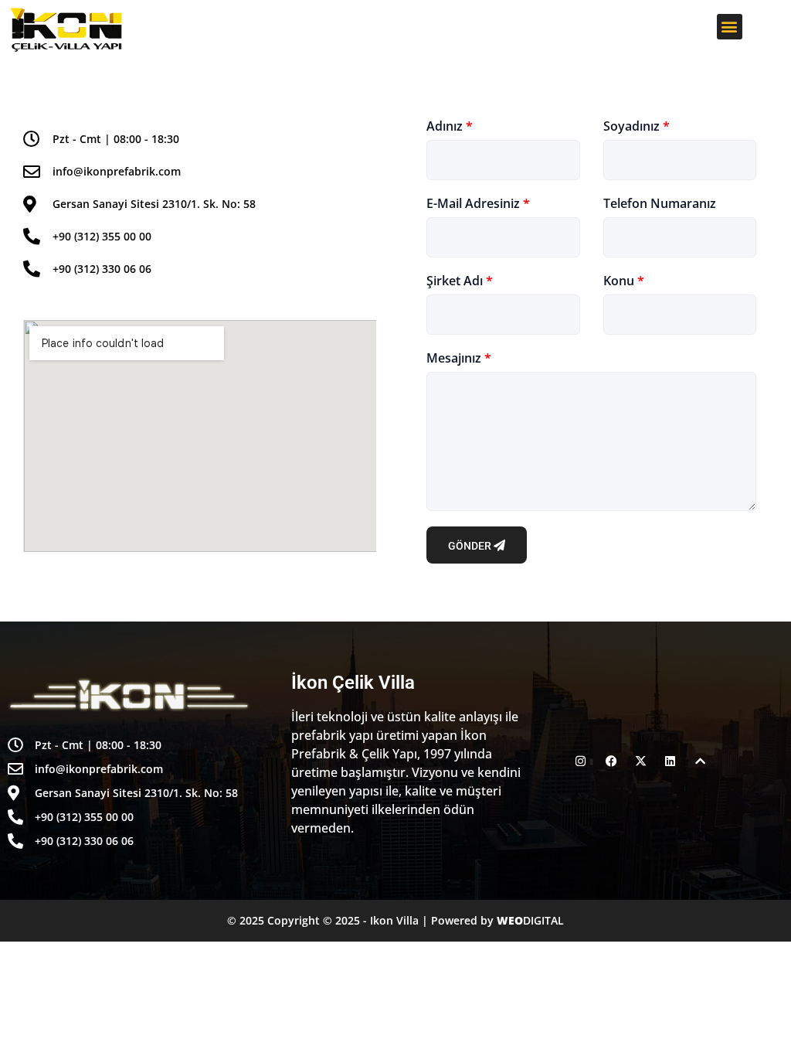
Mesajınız (458, 358)
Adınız (449, 126)
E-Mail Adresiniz (478, 204)
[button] (729, 26)
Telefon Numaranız (659, 204)
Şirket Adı (459, 281)
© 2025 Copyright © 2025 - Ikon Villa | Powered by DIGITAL (395, 920)
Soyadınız (636, 126)
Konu (623, 281)
